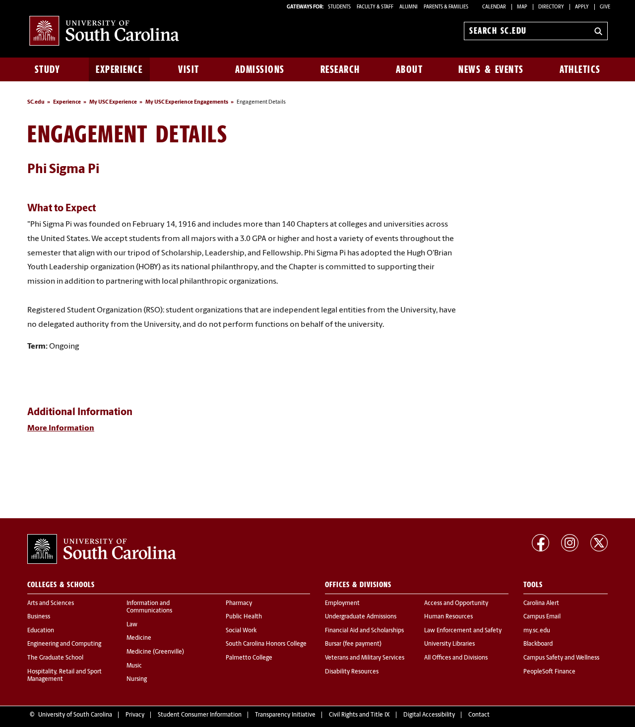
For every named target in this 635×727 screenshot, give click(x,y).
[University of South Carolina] (101, 549)
